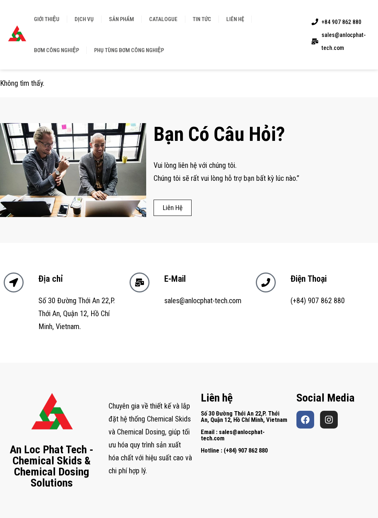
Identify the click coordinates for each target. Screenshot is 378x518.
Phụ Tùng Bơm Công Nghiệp (129, 50)
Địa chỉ (50, 279)
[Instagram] (329, 420)
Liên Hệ (235, 19)
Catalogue (163, 19)
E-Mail (175, 279)
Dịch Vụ (84, 19)
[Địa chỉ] (14, 282)
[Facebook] (305, 420)
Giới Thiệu (46, 19)
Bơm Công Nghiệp (56, 50)
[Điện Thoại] (266, 282)
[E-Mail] (140, 282)
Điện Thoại (309, 279)
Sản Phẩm (121, 19)
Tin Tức (202, 19)
